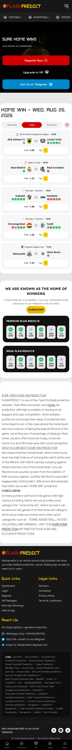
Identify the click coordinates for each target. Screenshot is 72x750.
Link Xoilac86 (50, 712)
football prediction (15, 697)
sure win (9, 671)
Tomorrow (52, 124)
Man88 (40, 679)
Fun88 (59, 708)
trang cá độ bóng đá (16, 686)
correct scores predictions (41, 701)
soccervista (28, 668)
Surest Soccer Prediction (42, 660)
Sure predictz (31, 657)
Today (32, 124)
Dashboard (8, 585)
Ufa (19, 683)
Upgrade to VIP (33, 72)
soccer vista (23, 671)
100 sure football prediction (46, 671)
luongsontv (33, 705)
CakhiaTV (10, 683)
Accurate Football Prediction (20, 694)
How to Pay (8, 610)
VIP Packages (9, 600)
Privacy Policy (46, 595)
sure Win (17, 657)
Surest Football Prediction (18, 664)
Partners (44, 585)
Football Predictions (15, 660)
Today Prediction (44, 664)
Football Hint (48, 657)
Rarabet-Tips (12, 668)
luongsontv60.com (15, 701)
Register (7, 595)
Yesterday (12, 124)
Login (5, 590)
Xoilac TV (51, 679)
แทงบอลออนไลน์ (32, 683)
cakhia (37, 712)
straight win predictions (17, 690)
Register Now (34, 60)
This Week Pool (52, 683)
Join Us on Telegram (33, 84)
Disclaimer (45, 590)
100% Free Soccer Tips (41, 686)
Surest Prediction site (48, 668)
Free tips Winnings (13, 605)
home (52, 405)
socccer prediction (15, 705)
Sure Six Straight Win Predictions (22, 675)
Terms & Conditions (50, 600)
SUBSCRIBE (36, 309)
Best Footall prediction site (19, 679)
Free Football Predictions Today (36, 708)
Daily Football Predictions (40, 697)
